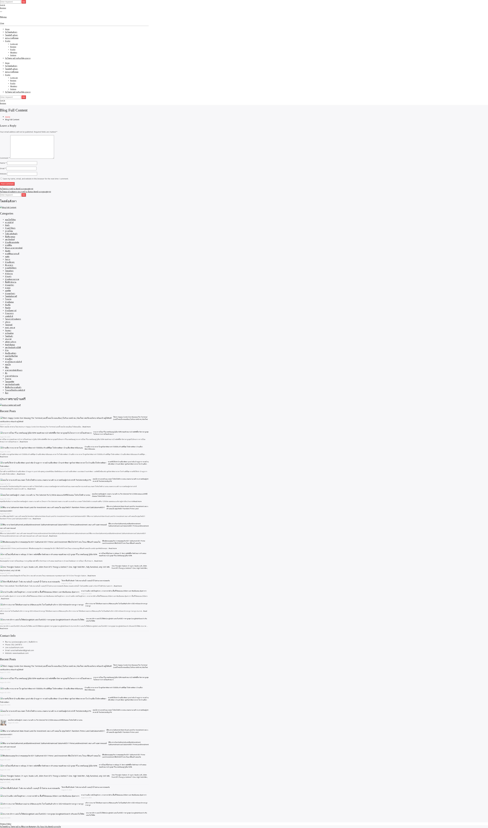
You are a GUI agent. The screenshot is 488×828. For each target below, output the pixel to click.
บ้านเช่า (8, 276)
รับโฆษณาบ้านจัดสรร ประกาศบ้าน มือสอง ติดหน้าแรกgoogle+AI (25, 191)
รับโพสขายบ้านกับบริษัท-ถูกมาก (17, 58)
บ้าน (7, 350)
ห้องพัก (7, 251)
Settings (13, 55)
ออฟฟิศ (8, 290)
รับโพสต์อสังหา (11, 32)
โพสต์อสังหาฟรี (11, 296)
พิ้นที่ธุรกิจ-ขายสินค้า (13, 387)
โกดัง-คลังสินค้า (11, 233)
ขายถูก (7, 288)
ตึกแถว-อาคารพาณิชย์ (13, 248)
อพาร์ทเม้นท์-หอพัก (12, 384)
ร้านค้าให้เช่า (10, 228)
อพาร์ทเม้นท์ (10, 239)
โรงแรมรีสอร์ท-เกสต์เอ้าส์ (15, 390)
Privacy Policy (5, 824)
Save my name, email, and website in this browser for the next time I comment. (35, 178)
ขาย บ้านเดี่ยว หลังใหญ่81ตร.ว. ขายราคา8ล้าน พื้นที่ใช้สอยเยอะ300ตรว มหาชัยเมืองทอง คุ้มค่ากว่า (114, 591)
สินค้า (7, 225)
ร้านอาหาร (9, 313)
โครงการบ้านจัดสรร (13, 319)
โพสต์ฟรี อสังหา (11, 35)
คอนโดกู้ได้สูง (10, 219)
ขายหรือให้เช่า (11, 268)
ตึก (6, 373)
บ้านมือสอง (9, 302)
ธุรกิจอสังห (9, 333)
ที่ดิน (7, 367)
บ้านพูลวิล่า (9, 285)
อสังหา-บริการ (10, 341)
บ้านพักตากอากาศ (12, 279)
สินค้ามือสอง (10, 344)
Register (3, 8)
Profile (7, 41)
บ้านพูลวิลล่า (10, 293)
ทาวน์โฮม (9, 231)
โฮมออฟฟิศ (9, 381)
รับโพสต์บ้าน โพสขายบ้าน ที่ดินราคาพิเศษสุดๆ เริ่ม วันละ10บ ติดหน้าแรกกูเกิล (30, 826)
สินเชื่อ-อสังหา (10, 353)
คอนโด (8, 364)
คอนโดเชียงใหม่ (11, 356)
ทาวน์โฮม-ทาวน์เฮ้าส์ (13, 361)
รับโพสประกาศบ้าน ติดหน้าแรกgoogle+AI (16, 189)
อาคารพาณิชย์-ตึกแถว (13, 370)
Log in (2, 5)
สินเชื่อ (7, 305)
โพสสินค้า (9, 336)
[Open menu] (1, 11)
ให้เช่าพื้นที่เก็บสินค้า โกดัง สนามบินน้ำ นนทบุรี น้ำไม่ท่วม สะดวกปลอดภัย (86, 581)
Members (13, 52)
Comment (5, 158)
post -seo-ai (10, 327)
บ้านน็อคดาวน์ (10, 310)
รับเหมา (8, 330)
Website (3, 174)
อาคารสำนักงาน (11, 376)
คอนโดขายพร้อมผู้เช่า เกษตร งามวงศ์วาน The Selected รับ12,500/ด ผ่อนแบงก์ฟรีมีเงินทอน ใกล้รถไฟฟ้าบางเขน (45, 720)
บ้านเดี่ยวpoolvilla (12, 242)
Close (2, 23)
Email (3, 168)
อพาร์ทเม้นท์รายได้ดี (13, 347)
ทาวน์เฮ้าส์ (9, 222)
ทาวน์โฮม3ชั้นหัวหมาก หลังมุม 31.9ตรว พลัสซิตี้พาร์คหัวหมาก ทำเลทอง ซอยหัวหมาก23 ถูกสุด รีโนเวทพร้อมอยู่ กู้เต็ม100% (122, 554)
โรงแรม (8, 299)
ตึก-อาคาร (9, 265)
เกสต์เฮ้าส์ (9, 316)
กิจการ (7, 259)
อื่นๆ (6, 393)
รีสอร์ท (7, 307)
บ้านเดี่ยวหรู (9, 262)
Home (7, 29)
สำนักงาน (9, 273)
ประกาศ (8, 339)
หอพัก (7, 256)
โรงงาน (8, 378)
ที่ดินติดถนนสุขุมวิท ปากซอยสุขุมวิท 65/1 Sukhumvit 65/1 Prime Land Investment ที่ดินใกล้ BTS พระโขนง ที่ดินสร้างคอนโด (123, 542)
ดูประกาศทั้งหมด (11, 38)
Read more (87, 427)
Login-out (14, 44)
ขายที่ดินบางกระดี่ (12, 253)
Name (3, 163)
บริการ (7, 322)
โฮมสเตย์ (8, 324)
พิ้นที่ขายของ (10, 236)
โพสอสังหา (9, 271)
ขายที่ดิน (8, 245)
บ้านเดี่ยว (8, 359)
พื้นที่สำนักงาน (10, 282)
